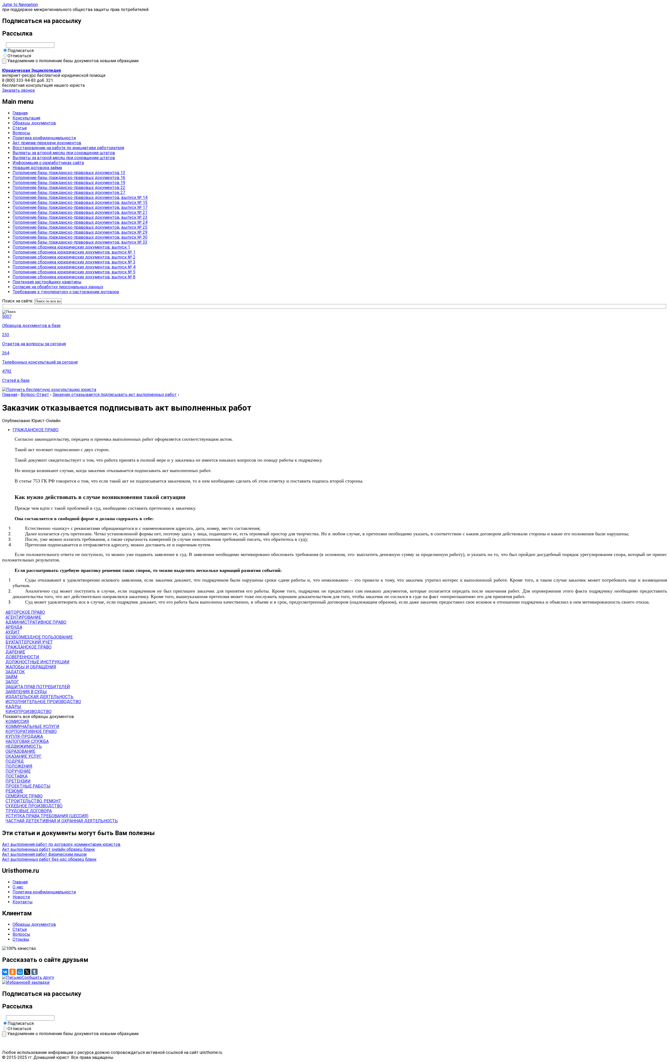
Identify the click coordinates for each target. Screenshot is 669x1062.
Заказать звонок (18, 90)
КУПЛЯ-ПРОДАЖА (24, 736)
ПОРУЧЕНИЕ (18, 771)
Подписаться (21, 50)
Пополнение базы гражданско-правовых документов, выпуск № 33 (80, 242)
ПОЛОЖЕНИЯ (18, 766)
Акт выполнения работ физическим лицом (44, 854)
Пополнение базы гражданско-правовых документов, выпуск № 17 (80, 207)
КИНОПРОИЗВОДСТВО (28, 711)
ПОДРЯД (14, 761)
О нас (18, 887)
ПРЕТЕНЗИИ (18, 781)
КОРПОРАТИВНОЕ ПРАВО (31, 731)
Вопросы (21, 132)
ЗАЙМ (11, 676)
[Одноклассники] (12, 972)
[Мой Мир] (20, 972)
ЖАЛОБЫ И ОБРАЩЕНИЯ (30, 666)
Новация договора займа (37, 167)
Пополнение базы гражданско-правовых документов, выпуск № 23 (80, 217)
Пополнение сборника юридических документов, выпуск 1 (71, 247)
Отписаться (19, 55)
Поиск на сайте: (18, 300)
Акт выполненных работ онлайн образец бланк (48, 849)
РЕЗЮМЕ (14, 791)
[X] (27, 972)
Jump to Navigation (20, 4)
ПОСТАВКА (16, 776)
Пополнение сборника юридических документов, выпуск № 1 (74, 252)
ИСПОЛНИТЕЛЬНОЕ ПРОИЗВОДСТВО (43, 701)
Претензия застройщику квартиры (47, 281)
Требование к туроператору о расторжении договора (66, 291)
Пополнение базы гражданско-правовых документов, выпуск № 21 (80, 212)
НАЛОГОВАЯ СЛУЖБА (27, 741)
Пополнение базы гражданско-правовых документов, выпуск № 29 (80, 232)
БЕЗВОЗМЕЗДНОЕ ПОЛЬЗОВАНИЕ (39, 637)
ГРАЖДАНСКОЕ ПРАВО (36, 429)
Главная (20, 113)
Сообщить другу (38, 977)
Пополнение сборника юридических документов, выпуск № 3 (74, 262)
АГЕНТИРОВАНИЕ (23, 617)
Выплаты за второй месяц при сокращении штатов (64, 152)
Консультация (26, 118)
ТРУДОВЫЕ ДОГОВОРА (28, 810)
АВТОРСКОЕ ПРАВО (25, 612)
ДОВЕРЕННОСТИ (22, 657)
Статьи (20, 127)
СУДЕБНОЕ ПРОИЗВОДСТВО (33, 805)
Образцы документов (34, 122)
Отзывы (21, 939)
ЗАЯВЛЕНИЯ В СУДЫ (26, 691)
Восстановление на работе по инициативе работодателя (68, 147)
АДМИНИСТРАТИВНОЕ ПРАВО (35, 622)
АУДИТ (12, 632)
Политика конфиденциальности (44, 137)
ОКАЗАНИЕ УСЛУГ (23, 756)
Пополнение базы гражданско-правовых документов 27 (69, 192)
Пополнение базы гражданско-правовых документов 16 (69, 177)
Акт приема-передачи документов (47, 142)
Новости (21, 896)
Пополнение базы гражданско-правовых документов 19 (69, 182)
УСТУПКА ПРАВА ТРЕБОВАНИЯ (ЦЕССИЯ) (46, 815)
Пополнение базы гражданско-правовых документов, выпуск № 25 (80, 227)
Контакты (23, 901)
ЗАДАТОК (15, 671)
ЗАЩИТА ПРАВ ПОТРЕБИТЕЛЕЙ (37, 686)
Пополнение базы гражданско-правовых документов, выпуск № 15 (80, 202)
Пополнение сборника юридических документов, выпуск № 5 (74, 271)
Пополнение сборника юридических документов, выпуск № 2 (74, 257)
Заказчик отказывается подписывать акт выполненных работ (115, 394)
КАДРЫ (13, 706)
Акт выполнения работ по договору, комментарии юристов (61, 844)
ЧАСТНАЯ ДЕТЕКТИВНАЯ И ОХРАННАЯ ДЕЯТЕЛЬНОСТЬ (61, 820)
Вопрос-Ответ (35, 394)
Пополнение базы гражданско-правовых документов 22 (69, 187)
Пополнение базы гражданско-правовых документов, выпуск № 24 (80, 222)
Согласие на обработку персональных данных (58, 286)
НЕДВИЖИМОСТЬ (23, 746)
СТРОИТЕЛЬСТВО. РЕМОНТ (33, 801)
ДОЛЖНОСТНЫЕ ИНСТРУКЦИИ (37, 661)
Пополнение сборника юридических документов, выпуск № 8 (74, 276)
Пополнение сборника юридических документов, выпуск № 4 (74, 267)
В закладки (38, 982)
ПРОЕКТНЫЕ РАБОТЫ (27, 786)
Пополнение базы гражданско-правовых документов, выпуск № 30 (80, 237)
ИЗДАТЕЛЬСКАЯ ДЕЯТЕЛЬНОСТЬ (39, 696)
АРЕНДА (13, 627)
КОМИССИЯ (17, 721)
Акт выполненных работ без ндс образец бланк (49, 859)
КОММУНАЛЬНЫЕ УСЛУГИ (32, 726)
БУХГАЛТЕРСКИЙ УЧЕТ (29, 642)
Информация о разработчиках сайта (48, 162)
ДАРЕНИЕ (15, 652)
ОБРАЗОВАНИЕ (20, 751)
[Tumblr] (34, 972)
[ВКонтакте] (5, 972)
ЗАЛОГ (12, 681)
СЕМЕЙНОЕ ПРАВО (24, 796)
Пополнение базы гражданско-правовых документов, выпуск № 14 (80, 197)
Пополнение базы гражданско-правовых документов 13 (69, 172)
